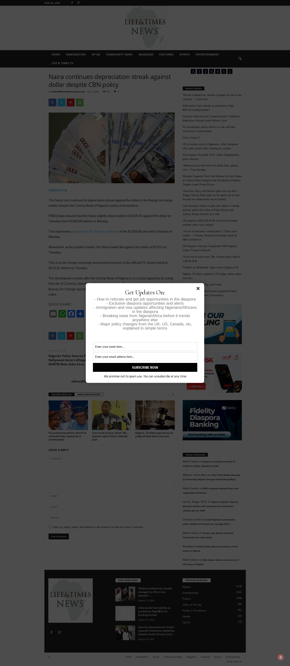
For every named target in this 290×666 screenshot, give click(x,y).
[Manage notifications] (281, 657)
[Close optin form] (198, 289)
